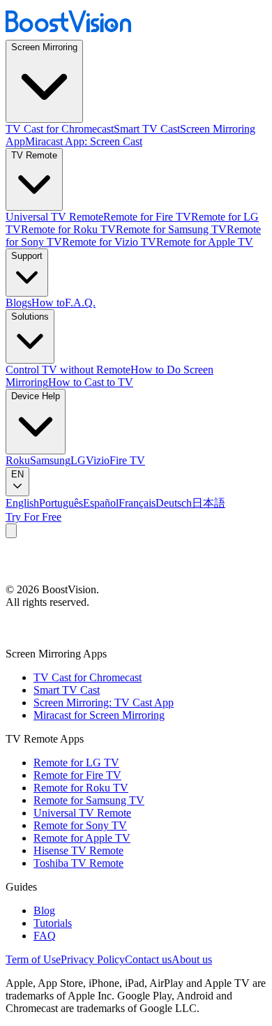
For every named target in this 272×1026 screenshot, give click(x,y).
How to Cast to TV (90, 382)
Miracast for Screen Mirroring (99, 715)
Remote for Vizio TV (109, 242)
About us (192, 959)
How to (48, 302)
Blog (44, 910)
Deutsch (174, 503)
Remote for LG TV (76, 762)
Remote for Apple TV (204, 242)
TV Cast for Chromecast (60, 129)
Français (137, 503)
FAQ (44, 936)
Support (27, 256)
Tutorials (52, 923)
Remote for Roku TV (68, 229)
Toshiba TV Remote (78, 863)
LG (78, 460)
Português (61, 503)
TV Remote (34, 155)
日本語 (208, 503)
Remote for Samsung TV (171, 229)
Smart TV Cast (147, 129)
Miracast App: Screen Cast (83, 141)
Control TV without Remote (68, 370)
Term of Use (33, 959)
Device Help (35, 396)
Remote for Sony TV (80, 825)
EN (17, 474)
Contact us (148, 959)
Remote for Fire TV (147, 217)
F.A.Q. (80, 302)
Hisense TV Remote (78, 850)
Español (101, 503)
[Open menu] (11, 530)
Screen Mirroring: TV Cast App (103, 702)
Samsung (50, 460)
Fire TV (127, 460)
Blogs (18, 302)
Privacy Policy (93, 959)
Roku (18, 460)
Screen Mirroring (44, 47)
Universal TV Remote (54, 217)
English (22, 503)
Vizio (97, 460)
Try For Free (33, 517)
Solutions (30, 316)
